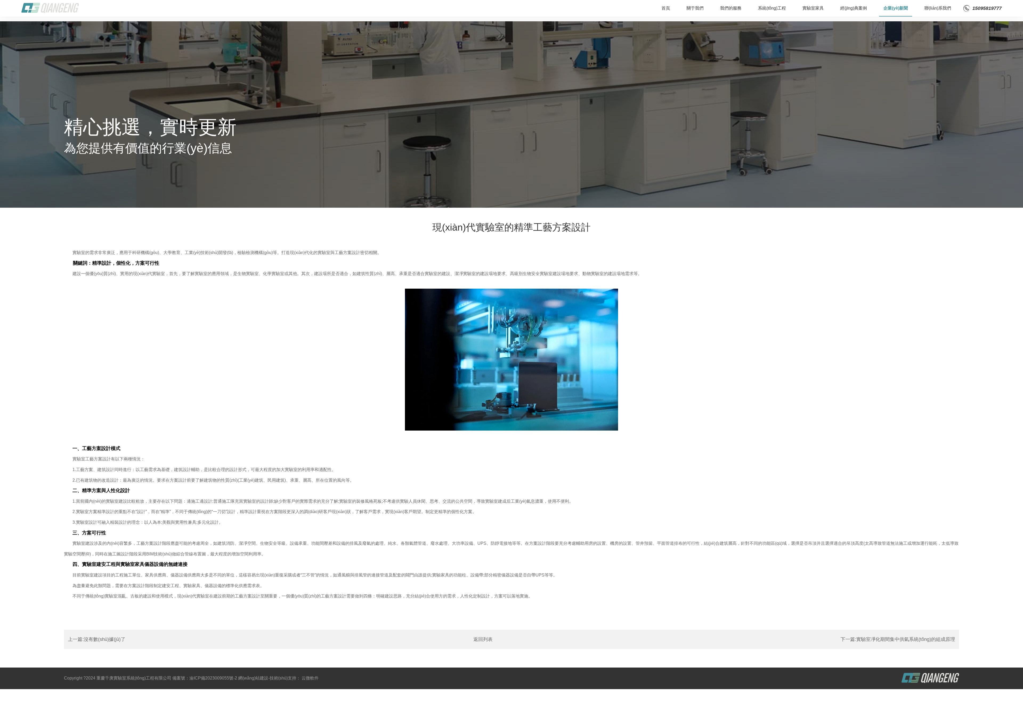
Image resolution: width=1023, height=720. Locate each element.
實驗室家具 (813, 8)
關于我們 (695, 8)
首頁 (665, 8)
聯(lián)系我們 (937, 8)
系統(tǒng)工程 (772, 8)
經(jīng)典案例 (853, 8)
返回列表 (483, 639)
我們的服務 (730, 8)
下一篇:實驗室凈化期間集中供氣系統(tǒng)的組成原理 (898, 639)
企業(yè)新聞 (895, 8)
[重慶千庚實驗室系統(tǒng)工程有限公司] (50, 8)
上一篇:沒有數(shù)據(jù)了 (96, 639)
